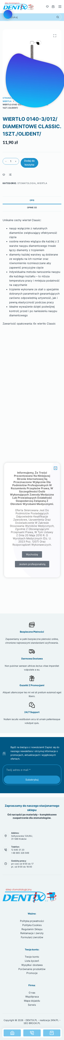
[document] (32, 520)
